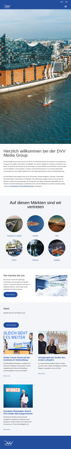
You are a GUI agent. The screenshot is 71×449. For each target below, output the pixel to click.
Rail (56, 236)
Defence (35, 260)
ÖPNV (14, 260)
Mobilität (57, 260)
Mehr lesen (7, 376)
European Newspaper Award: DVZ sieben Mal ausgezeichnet (18, 412)
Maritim (35, 236)
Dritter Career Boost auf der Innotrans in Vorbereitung (17, 358)
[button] (65, 6)
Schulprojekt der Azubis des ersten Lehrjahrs (51, 358)
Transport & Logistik (14, 236)
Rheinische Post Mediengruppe (22, 186)
